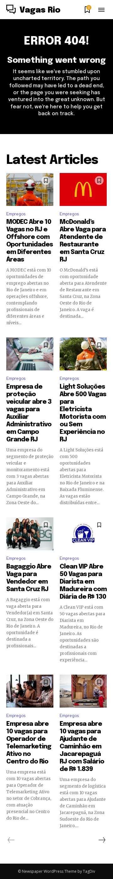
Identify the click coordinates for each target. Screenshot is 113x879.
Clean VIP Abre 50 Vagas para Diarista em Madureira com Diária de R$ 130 (83, 582)
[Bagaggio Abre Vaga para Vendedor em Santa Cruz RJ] (29, 533)
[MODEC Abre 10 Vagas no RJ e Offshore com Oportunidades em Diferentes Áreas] (29, 189)
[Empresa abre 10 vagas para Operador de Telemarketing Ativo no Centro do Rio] (29, 691)
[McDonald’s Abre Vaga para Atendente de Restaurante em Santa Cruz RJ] (83, 189)
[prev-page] (11, 840)
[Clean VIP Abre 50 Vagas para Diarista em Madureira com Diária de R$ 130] (83, 533)
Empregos (15, 214)
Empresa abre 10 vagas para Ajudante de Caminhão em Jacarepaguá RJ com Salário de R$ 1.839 (82, 747)
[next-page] (102, 840)
